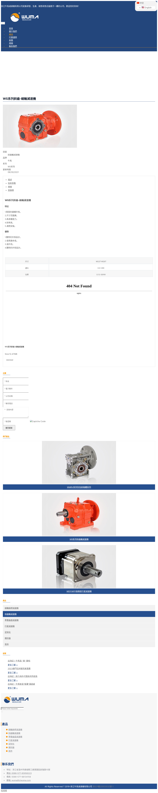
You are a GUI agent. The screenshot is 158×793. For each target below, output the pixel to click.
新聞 (11, 40)
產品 (11, 34)
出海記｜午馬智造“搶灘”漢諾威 (21, 684)
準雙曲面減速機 (12, 620)
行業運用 (13, 37)
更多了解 (12, 665)
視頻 (11, 43)
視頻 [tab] (10, 187)
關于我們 (13, 31)
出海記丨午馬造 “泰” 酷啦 (19, 661)
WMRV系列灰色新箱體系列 (79, 487)
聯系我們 (13, 46)
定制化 (8, 632)
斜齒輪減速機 (81, 82)
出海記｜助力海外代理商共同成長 (22, 676)
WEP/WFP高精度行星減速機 (79, 591)
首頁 (11, 28)
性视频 (4, 790)
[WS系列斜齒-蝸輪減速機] (40, 147)
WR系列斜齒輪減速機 (79, 539)
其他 (7, 644)
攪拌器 (8, 638)
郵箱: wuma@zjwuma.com (19, 780)
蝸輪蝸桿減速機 (12, 608)
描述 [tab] (10, 179)
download (9, 360)
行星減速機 (10, 626)
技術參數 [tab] (12, 183)
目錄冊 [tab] (11, 190)
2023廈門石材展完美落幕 (19, 668)
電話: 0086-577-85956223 (19, 773)
